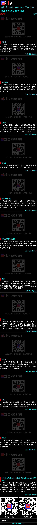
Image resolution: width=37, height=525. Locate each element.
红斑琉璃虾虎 (6, 199)
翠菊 (3, 279)
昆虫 (27, 7)
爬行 (12, 7)
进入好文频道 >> (31, 495)
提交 (35, 14)
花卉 (32, 7)
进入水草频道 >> (31, 409)
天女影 (4, 360)
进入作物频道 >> (31, 450)
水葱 (3, 400)
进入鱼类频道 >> (31, 170)
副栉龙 (4, 123)
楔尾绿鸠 (5, 82)
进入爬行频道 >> (31, 134)
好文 (22, 11)
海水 (22, 7)
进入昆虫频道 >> (31, 251)
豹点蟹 (4, 163)
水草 (12, 11)
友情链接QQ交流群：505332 (6, 521)
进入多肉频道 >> (31, 371)
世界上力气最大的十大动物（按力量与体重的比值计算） (19, 479)
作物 (17, 11)
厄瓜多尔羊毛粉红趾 (8, 239)
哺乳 (3, 7)
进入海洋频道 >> (31, 211)
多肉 (8, 11)
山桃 (3, 319)
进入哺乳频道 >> (31, 54)
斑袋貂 (4, 42)
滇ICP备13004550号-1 (18, 523)
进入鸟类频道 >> (31, 94)
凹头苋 (4, 438)
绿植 (3, 11)
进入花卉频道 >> (31, 291)
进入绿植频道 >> (31, 331)
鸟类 (8, 7)
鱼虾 (17, 7)
